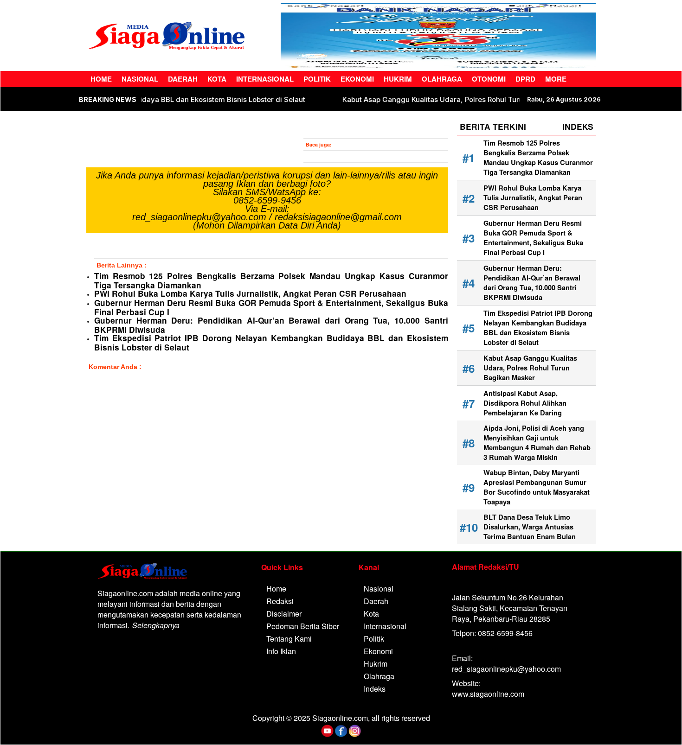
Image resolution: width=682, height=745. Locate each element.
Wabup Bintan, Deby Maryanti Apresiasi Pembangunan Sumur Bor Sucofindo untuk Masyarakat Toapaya (536, 487)
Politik (317, 79)
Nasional (140, 79)
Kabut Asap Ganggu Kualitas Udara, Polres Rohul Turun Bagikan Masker (487, 99)
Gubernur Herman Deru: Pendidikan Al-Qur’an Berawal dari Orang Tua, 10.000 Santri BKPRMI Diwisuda (271, 325)
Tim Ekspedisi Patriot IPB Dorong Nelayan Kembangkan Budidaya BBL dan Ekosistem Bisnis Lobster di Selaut (271, 342)
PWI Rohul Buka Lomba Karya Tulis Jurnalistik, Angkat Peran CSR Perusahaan (251, 293)
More (555, 79)
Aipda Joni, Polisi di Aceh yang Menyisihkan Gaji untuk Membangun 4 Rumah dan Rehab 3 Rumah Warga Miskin (537, 442)
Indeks (375, 688)
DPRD (525, 79)
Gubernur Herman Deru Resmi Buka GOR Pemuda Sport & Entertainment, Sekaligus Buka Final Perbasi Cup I (271, 307)
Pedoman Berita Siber (302, 626)
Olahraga (442, 79)
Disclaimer (284, 613)
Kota (216, 79)
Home (101, 79)
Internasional (265, 79)
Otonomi (489, 79)
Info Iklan (281, 651)
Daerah (183, 79)
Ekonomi (357, 79)
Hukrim (398, 79)
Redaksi (280, 601)
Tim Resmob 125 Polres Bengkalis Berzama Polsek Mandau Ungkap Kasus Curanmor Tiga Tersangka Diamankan (271, 280)
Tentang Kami (289, 638)
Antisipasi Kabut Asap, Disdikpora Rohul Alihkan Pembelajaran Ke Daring (524, 403)
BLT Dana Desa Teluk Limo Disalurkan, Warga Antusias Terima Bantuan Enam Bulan (529, 526)
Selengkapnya (156, 625)
